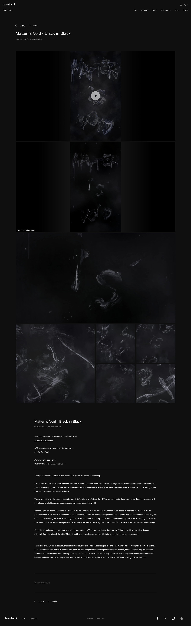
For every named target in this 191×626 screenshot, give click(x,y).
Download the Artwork (43, 440)
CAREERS (34, 618)
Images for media (41, 583)
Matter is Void (7, 10)
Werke (154, 10)
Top (135, 10)
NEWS (23, 618)
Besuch (185, 10)
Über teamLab (165, 10)
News (177, 10)
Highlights (144, 10)
